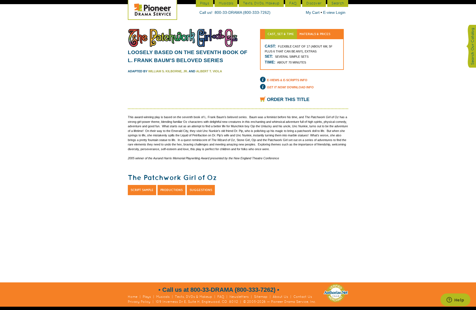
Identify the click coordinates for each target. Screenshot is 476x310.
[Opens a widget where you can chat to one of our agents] (455, 300)
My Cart (313, 12)
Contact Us (302, 297)
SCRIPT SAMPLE (142, 190)
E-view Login (334, 12)
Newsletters (239, 297)
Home (132, 297)
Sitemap (260, 297)
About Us (280, 297)
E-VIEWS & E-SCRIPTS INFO (287, 80)
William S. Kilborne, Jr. (168, 71)
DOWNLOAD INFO (290, 87)
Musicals (163, 297)
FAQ (220, 297)
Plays (147, 297)
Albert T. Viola (209, 71)
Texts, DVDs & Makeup (193, 297)
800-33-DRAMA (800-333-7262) (243, 12)
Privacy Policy (139, 302)
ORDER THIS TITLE (288, 99)
